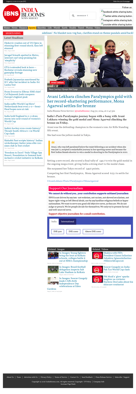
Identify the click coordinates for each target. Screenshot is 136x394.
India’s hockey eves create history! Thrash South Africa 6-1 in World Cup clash (22, 131)
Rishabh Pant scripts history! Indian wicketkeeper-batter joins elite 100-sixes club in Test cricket (23, 143)
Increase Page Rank (68, 384)
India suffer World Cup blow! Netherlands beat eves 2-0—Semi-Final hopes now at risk (22, 106)
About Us (10, 377)
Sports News (13, 33)
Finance (23, 27)
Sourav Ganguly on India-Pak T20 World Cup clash (117, 268)
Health (72, 27)
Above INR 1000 (93, 231)
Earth (64, 27)
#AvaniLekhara (54, 181)
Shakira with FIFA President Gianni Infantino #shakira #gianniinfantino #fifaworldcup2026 (118, 257)
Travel (81, 27)
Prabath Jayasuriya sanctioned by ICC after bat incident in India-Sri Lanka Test (22, 82)
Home (7, 27)
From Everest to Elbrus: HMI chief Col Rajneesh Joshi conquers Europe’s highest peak (22, 94)
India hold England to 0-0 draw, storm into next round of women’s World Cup (22, 119)
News (14, 27)
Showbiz (41, 27)
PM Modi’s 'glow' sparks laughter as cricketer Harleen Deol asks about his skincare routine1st (118, 280)
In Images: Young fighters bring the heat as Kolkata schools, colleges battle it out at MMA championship (73, 257)
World (57, 27)
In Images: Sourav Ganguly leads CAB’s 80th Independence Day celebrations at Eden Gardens (67, 284)
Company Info (99, 382)
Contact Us (74, 377)
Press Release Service (104, 377)
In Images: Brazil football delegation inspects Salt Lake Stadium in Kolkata (72, 269)
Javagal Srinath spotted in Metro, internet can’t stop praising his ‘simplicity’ (21, 58)
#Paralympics (76, 181)
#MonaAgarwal (90, 181)
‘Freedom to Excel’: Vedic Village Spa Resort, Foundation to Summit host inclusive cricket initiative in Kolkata (23, 155)
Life (50, 27)
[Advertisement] (23, 269)
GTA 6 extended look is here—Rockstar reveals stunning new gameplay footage (20, 70)
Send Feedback (87, 377)
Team (19, 377)
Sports (32, 27)
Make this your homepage (121, 1)
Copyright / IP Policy (83, 382)
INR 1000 (73, 231)
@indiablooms (82, 111)
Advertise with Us (31, 377)
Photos (89, 27)
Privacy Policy (46, 377)
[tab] (54, 222)
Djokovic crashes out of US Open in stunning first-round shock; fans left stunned (23, 45)
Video (97, 27)
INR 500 (58, 231)
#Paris (66, 181)
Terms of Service (61, 377)
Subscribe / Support (122, 377)
